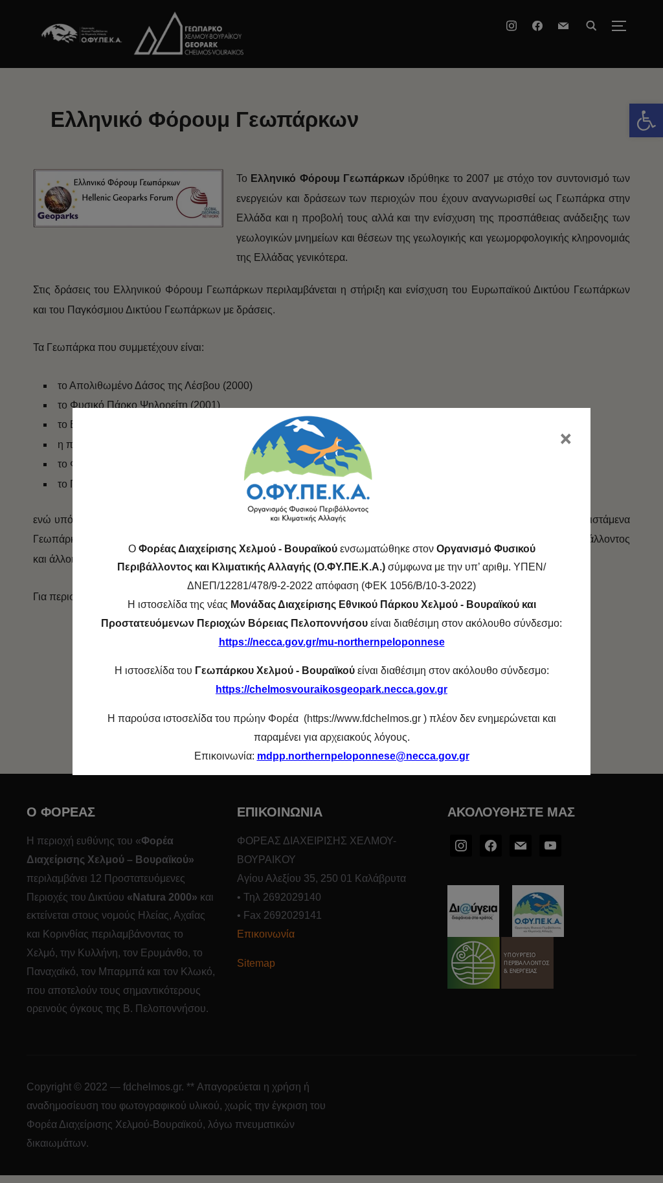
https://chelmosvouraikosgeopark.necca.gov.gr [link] (331, 689)
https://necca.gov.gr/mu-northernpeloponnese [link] (332, 642)
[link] (363, 755)
